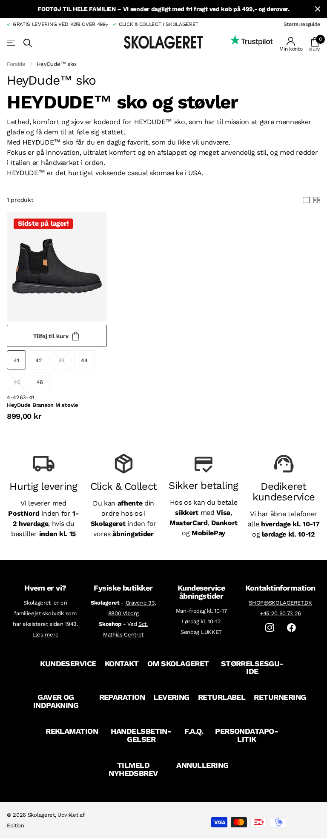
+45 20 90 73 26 (280, 613)
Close (317, 9)
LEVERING (171, 697)
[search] (27, 43)
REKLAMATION (72, 731)
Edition (15, 825)
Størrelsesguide (302, 24)
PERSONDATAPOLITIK (246, 735)
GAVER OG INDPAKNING (56, 701)
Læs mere (45, 634)
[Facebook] (291, 627)
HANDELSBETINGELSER (141, 735)
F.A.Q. (194, 731)
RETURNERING (280, 697)
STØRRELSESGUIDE (252, 667)
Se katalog (12, 43)
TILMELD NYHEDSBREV (133, 769)
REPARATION (122, 697)
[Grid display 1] (306, 200)
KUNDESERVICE (68, 663)
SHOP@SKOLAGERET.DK (280, 602)
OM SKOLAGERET (178, 663)
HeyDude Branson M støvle (42, 405)
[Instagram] (269, 627)
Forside (16, 64)
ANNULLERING (202, 765)
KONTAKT (122, 663)
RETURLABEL (222, 697)
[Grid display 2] (316, 200)
